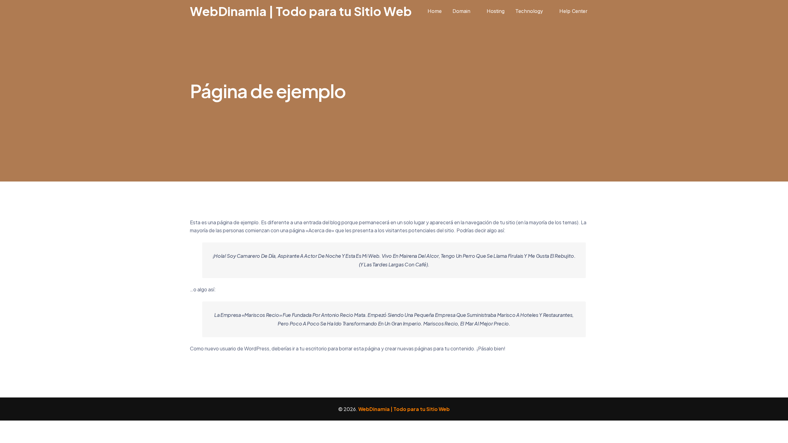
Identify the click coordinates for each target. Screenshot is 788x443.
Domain (461, 11)
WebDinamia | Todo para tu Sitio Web (301, 11)
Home (435, 11)
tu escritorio (313, 348)
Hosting (496, 11)
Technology (529, 11)
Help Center (573, 11)
